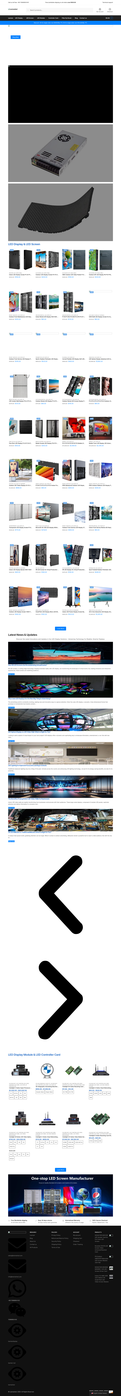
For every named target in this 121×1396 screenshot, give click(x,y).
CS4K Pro (70, 1146)
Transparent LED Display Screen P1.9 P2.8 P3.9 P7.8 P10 (26, 527)
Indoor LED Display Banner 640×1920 (20, 569)
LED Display (52, 1085)
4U (15, 1154)
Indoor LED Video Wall (15, 273)
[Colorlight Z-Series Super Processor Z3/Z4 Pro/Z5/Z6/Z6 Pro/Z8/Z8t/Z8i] (20, 1070)
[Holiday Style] (60, 153)
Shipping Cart (77, 1238)
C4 (47, 1142)
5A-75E (71, 1092)
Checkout (110, 11)
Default (12, 1158)
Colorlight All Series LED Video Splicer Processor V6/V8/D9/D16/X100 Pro (31, 1137)
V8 (23, 1142)
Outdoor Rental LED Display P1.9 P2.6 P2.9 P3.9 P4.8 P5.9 (53, 401)
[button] (60, 895)
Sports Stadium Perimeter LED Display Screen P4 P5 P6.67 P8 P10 (55, 359)
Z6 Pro (11, 1097)
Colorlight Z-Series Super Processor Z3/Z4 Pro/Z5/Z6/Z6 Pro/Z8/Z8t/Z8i (30, 1088)
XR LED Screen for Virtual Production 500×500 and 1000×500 (54, 569)
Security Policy (56, 1241)
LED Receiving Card (79, 1085)
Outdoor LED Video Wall (43, 273)
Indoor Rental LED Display (43, 315)
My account (76, 1235)
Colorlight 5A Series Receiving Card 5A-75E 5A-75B (77, 1086)
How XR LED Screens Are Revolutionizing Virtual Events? (27, 665)
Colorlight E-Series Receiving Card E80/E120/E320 (104, 1135)
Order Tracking (78, 1244)
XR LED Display (40, 568)
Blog (31, 1238)
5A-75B (65, 1092)
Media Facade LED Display (16, 399)
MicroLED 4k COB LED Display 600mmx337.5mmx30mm (52, 527)
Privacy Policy (55, 1235)
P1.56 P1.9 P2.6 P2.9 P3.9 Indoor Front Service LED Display (53, 485)
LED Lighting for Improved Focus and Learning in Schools (27, 765)
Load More (60, 628)
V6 (19, 1142)
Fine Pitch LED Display (15, 441)
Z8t (25, 1097)
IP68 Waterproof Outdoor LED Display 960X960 (76, 485)
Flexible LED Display (68, 357)
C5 (51, 1142)
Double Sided (40, 1092)
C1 (37, 1142)
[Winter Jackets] (60, 212)
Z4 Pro (16, 1093)
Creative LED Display (95, 357)
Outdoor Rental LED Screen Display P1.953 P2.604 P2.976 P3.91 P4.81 (83, 401)
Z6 (25, 1093)
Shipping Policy (56, 1244)
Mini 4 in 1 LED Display (42, 610)
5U (19, 1154)
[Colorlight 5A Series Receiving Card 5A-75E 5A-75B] (73, 1070)
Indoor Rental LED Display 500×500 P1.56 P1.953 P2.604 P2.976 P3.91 (57, 317)
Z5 (20, 1093)
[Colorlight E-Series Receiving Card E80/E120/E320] (100, 1119)
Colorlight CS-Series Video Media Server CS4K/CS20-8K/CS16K (81, 1137)
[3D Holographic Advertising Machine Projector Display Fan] (47, 1070)
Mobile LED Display (68, 441)
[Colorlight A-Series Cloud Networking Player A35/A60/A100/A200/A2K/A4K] (100, 1070)
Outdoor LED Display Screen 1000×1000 (21, 612)
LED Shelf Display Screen (96, 315)
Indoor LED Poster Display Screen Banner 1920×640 (77, 612)
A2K (100, 1093)
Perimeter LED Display (42, 357)
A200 (95, 1093)
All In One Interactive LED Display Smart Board (102, 612)
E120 (91, 1141)
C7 (37, 1146)
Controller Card (14, 1085)
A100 (91, 1093)
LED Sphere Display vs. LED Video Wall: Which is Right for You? (29, 732)
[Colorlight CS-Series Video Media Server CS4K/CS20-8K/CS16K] (73, 1119)
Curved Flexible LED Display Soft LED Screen (75, 359)
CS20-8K (70, 1142)
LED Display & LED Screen (24, 244)
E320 (95, 1141)
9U (28, 1154)
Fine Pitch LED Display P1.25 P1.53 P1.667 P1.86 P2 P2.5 (26, 443)
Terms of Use (55, 1247)
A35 (104, 1093)
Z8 (16, 1097)
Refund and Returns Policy (59, 1238)
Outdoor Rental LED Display (44, 399)
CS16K (65, 1142)
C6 (56, 1142)
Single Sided (49, 1092)
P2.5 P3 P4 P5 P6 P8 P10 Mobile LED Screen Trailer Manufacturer (81, 443)
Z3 (11, 1093)
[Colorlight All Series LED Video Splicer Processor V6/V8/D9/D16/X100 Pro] (20, 1119)
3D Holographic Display (43, 1083)
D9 (15, 1142)
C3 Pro (42, 1142)
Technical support (107, 2)
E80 (100, 1141)
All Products (34, 1247)
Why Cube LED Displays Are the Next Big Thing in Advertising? (29, 699)
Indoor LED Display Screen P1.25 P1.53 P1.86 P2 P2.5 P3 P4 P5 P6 (29, 274)
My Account (99, 11)
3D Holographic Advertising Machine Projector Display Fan (53, 1086)
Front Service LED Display (17, 315)
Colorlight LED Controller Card (19, 1083)
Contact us (33, 1244)
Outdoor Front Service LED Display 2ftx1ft (74, 527)
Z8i (20, 1097)
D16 (11, 1142)
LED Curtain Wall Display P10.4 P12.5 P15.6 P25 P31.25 (25, 401)
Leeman (32, 1235)
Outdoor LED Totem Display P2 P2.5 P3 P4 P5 (22, 485)
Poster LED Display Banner (17, 483)
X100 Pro (12, 1146)
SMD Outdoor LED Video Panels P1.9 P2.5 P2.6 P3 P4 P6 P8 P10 (81, 274)
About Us (33, 1241)
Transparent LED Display (16, 526)
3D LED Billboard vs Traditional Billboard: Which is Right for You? (29, 832)
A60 (91, 1097)
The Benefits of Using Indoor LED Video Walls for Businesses (28, 799)
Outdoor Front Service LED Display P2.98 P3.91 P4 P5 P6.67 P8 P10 (29, 359)
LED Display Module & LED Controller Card (34, 1054)
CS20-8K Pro (78, 1142)
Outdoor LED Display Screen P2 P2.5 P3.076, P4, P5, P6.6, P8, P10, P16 (57, 274)
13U (11, 1154)
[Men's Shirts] (60, 94)
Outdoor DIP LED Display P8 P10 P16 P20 (101, 274)
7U (23, 1154)
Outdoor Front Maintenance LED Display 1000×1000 (24, 317)
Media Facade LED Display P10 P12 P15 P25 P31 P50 (51, 443)
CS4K (64, 1146)
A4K (109, 1093)
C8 (42, 1146)
